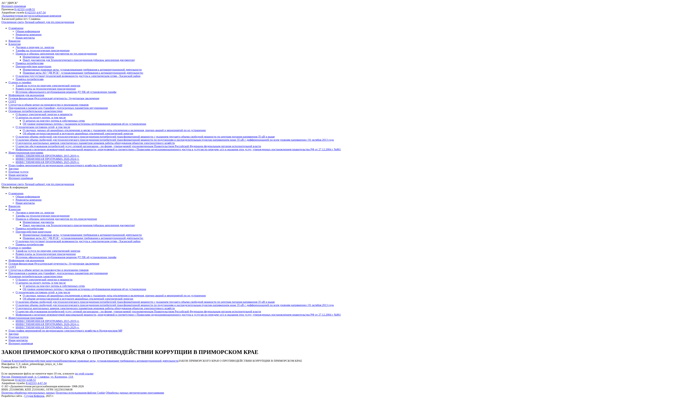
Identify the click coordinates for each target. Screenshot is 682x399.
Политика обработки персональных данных (28, 392)
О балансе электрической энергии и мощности (44, 114)
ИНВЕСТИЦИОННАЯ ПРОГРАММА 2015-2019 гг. (47, 155)
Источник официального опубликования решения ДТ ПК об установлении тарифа (66, 91)
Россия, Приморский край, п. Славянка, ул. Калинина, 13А (37, 376)
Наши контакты (25, 37)
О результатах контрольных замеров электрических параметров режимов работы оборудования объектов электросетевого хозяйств (95, 143)
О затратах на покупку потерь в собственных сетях (54, 120)
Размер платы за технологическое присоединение (46, 88)
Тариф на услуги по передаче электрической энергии (48, 85)
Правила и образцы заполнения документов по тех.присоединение (56, 53)
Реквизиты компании (29, 34)
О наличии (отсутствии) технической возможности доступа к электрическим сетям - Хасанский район (78, 75)
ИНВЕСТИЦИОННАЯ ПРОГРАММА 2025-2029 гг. (47, 162)
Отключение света (12, 22)
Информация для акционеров (26, 95)
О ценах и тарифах (20, 82)
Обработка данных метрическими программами (135, 392)
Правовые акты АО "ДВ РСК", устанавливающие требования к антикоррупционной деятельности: (83, 72)
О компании (16, 28)
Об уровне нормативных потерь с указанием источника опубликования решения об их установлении (84, 123)
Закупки (14, 168)
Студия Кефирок (34, 395)
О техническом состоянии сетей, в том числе (43, 127)
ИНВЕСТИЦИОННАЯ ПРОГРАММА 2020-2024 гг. (47, 158)
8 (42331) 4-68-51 (24, 9)
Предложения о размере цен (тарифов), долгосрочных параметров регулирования (58, 107)
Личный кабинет (49, 22)
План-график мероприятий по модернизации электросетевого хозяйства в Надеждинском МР (65, 165)
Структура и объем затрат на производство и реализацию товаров (49, 104)
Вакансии (14, 40)
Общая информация (28, 31)
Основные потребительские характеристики (36, 111)
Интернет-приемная (13, 6)
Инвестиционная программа (26, 152)
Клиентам (15, 44)
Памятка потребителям (30, 63)
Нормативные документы (38, 56)
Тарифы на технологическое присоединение (43, 50)
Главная (6, 360)
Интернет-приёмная (21, 178)
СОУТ (12, 101)
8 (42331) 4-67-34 (35, 12)
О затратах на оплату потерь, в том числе (41, 117)
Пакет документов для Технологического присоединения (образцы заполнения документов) (79, 60)
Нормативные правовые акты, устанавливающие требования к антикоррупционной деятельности (82, 69)
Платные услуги (18, 171)
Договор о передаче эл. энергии (35, 47)
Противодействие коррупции (33, 66)
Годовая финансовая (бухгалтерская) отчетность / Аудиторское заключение (54, 98)
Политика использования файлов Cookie (80, 392)
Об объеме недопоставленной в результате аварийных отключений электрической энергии (78, 133)
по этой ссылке (84, 373)
